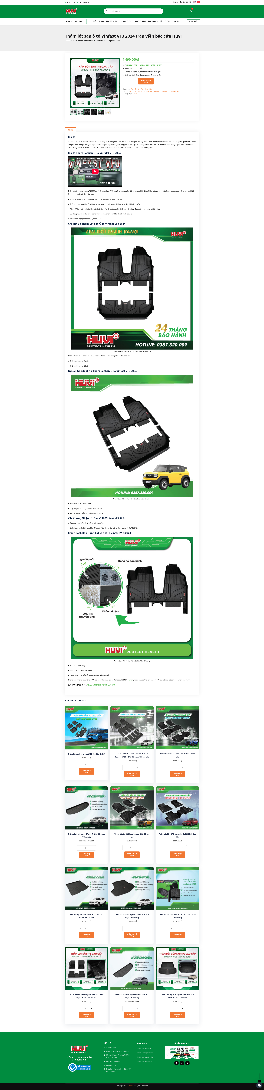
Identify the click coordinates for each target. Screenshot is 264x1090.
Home (68, 41)
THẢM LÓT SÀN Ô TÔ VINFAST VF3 (101, 685)
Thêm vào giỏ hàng (146, 81)
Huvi (130, 680)
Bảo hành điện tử (155, 21)
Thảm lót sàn (98, 21)
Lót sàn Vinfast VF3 (142, 91)
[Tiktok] (182, 1063)
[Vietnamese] (198, 2)
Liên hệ (176, 21)
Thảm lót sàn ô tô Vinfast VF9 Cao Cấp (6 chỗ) (86, 754)
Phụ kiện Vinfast (126, 21)
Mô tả (70, 130)
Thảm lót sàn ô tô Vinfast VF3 (160, 91)
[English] (194, 2)
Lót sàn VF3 (130, 91)
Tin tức (167, 21)
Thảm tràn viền (146, 89)
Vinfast (135, 94)
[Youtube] (187, 1063)
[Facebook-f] (176, 1063)
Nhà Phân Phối (140, 21)
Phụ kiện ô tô (111, 21)
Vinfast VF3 (175, 91)
